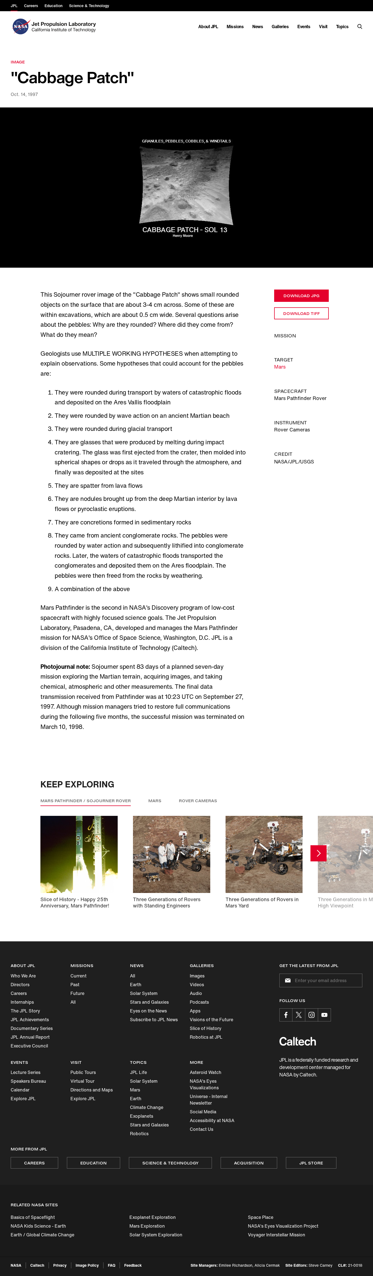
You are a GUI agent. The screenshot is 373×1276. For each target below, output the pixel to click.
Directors (20, 984)
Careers (19, 993)
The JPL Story (25, 1011)
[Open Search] (360, 26)
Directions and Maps (91, 1090)
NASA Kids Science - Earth (38, 1226)
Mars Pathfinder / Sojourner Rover (85, 801)
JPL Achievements (30, 1019)
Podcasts (199, 1002)
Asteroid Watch (205, 1072)
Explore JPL (23, 1098)
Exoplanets (141, 1116)
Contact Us (201, 1129)
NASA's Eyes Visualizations (204, 1084)
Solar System (144, 993)
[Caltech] (297, 1041)
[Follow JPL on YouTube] (324, 1014)
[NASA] (21, 26)
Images (197, 976)
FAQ (111, 1265)
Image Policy (87, 1265)
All (73, 1002)
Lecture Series (25, 1072)
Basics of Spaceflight (33, 1217)
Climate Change (146, 1107)
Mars (280, 366)
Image (18, 62)
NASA (16, 1265)
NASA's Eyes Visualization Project (283, 1226)
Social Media (203, 1111)
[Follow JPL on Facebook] (285, 1014)
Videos (197, 984)
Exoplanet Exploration (152, 1217)
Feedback (133, 1265)
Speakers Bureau (28, 1081)
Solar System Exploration (155, 1234)
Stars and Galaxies (149, 1002)
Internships (22, 1002)
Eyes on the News (148, 1011)
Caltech (37, 1265)
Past (74, 984)
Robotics (139, 1133)
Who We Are (23, 976)
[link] (186, 187)
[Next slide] (318, 853)
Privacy (60, 1265)
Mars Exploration (147, 1226)
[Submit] (287, 980)
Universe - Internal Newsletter (208, 1099)
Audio (196, 993)
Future (77, 993)
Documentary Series (32, 1028)
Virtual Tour (82, 1081)
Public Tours (83, 1072)
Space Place (260, 1217)
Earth (135, 984)
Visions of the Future (211, 1019)
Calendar (20, 1090)
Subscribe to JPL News (154, 1019)
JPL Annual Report (30, 1037)
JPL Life (138, 1072)
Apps (195, 1011)
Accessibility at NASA (212, 1120)
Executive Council (29, 1046)
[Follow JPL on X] (298, 1014)
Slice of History (205, 1028)
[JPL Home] (65, 26)
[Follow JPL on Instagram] (311, 1014)
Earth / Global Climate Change (42, 1234)
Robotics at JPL (206, 1037)
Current (78, 976)
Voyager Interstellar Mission (276, 1234)
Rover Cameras (198, 801)
